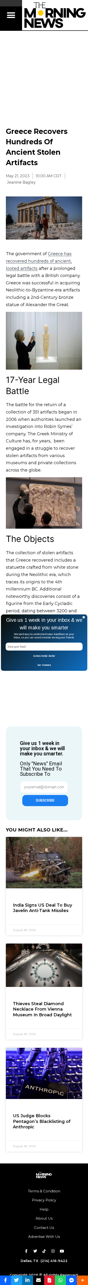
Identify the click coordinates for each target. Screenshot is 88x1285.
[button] (44, 623)
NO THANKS (43, 664)
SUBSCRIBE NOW (44, 656)
